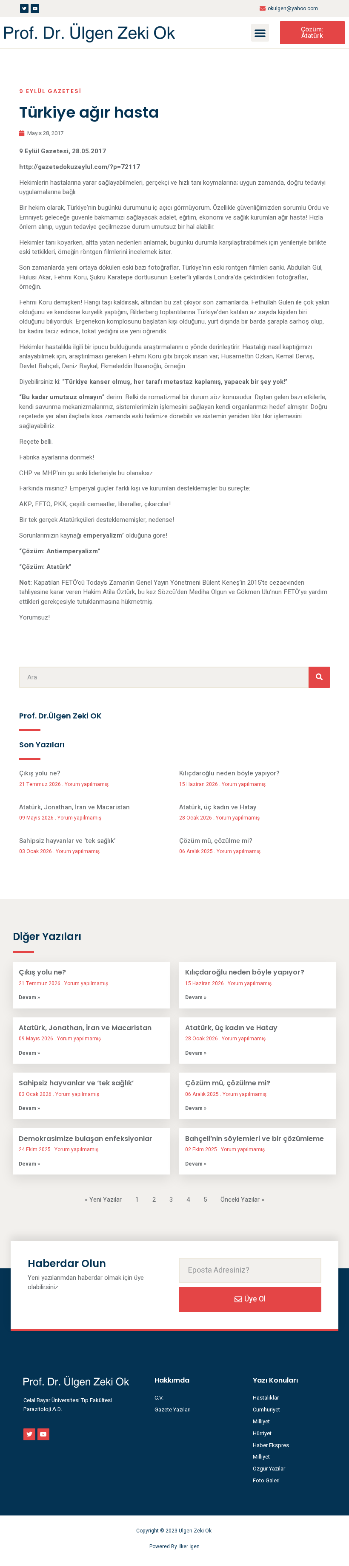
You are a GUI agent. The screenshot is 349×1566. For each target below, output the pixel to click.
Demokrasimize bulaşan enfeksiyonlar (85, 1139)
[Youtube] (35, 8)
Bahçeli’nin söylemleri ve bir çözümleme (254, 1139)
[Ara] (319, 677)
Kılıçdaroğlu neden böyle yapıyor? (229, 773)
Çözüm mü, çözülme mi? (215, 840)
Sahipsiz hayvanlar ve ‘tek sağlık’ (67, 840)
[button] (260, 33)
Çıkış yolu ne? (39, 773)
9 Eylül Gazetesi (50, 91)
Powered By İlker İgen (174, 1546)
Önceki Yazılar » (242, 1199)
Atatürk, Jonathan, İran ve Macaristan (74, 807)
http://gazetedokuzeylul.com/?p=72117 (79, 167)
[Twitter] (24, 8)
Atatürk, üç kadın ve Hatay (217, 807)
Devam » (29, 997)
